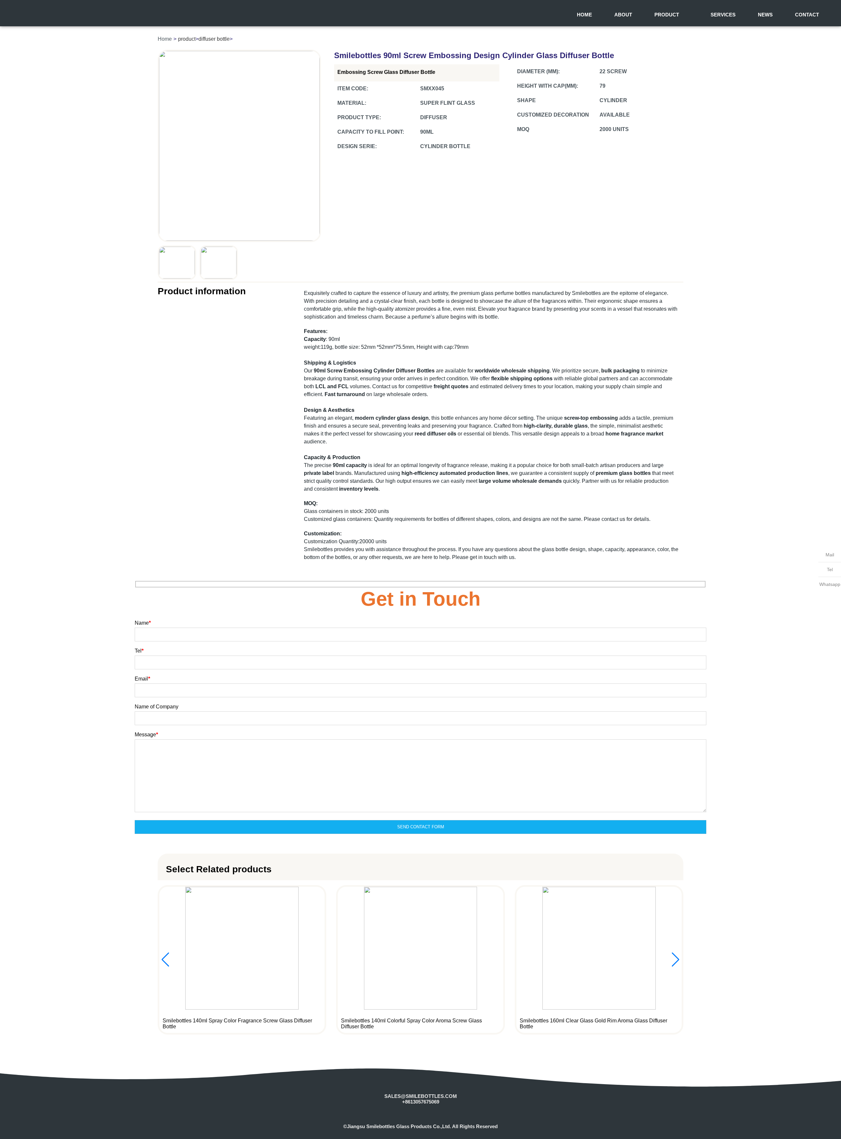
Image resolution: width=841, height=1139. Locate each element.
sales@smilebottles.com (420, 1096)
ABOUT (623, 14)
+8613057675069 (420, 1102)
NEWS (765, 14)
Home (165, 39)
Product (666, 14)
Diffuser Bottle (214, 39)
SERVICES (723, 14)
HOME (584, 14)
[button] (675, 959)
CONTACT (807, 14)
